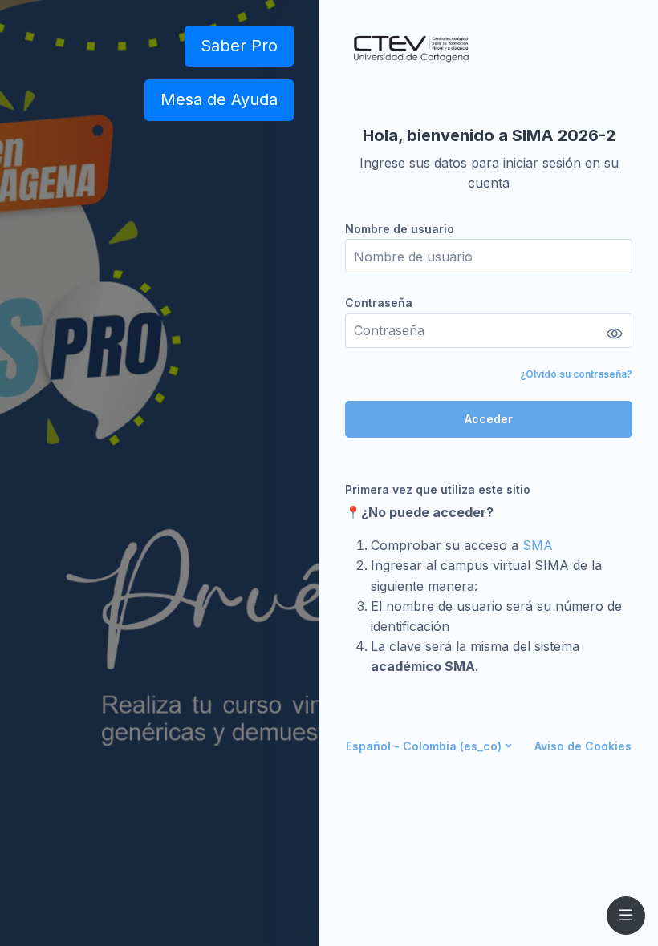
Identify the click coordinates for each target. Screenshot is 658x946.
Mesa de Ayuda (219, 99)
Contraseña (378, 302)
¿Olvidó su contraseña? (576, 374)
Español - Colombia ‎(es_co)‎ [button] (424, 746)
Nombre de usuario (399, 229)
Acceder (489, 419)
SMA (537, 545)
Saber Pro (239, 45)
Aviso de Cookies (583, 746)
